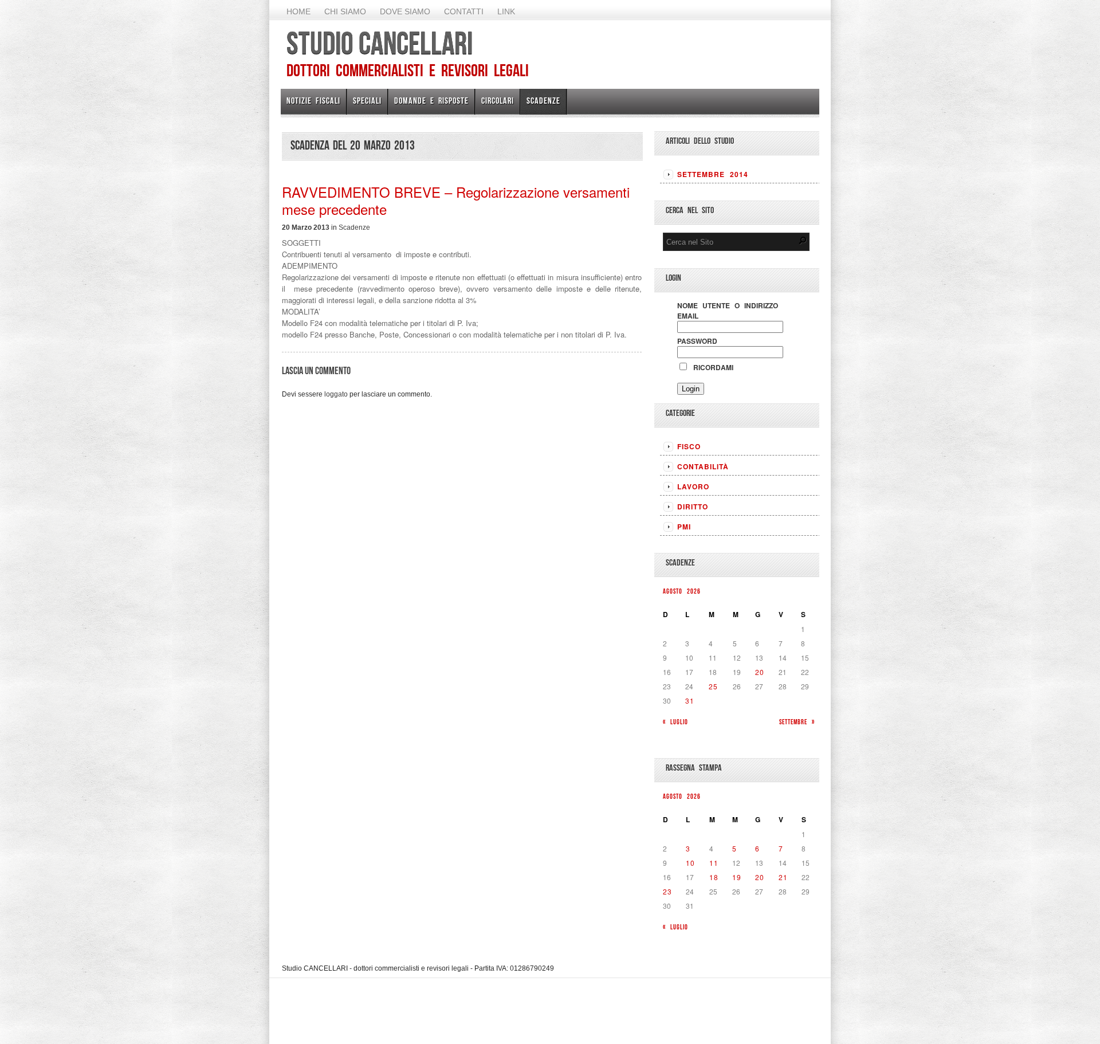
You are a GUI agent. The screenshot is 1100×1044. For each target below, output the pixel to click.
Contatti (464, 11)
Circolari (497, 100)
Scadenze (543, 100)
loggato (336, 394)
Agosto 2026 (682, 591)
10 (690, 863)
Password (697, 341)
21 (783, 877)
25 (713, 686)
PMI (684, 526)
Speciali (367, 100)
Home (298, 11)
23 (667, 891)
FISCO (689, 446)
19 (736, 877)
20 (759, 672)
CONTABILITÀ (703, 466)
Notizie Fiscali (313, 100)
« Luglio (675, 721)
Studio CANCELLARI (379, 43)
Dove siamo (405, 11)
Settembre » (797, 721)
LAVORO (693, 486)
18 (713, 877)
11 (713, 863)
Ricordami (711, 367)
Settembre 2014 (712, 174)
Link (506, 11)
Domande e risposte (431, 100)
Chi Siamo (345, 11)
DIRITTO (692, 506)
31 (689, 700)
